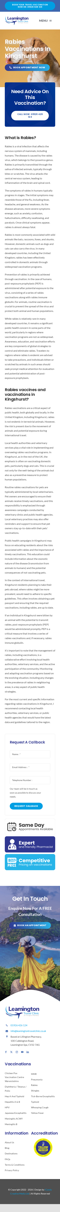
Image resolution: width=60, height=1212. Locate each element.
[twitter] (11, 1052)
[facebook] (6, 1052)
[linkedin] (28, 1052)
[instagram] (17, 1052)
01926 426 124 (19, 1025)
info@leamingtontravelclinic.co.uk (28, 1031)
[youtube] (22, 1052)
